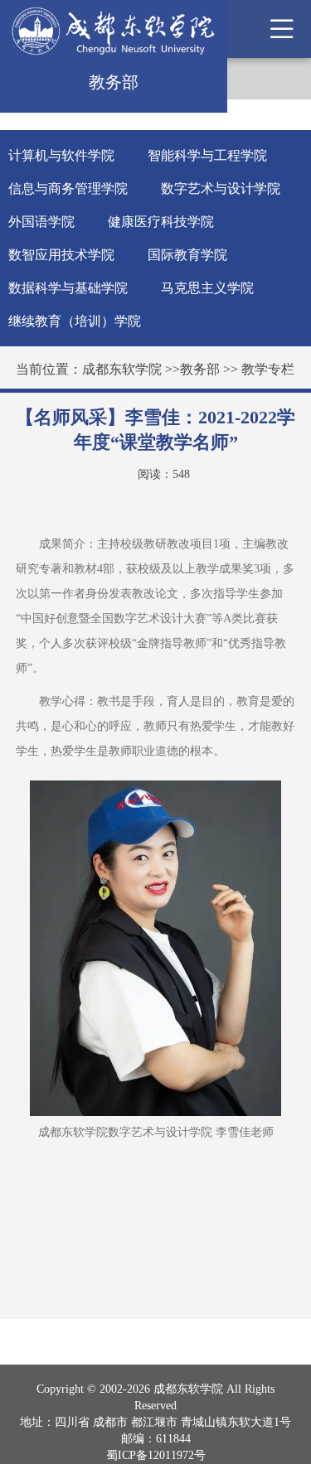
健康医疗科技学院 (161, 222)
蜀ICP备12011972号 (156, 1455)
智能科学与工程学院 (207, 155)
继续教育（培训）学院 (74, 321)
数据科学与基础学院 (68, 288)
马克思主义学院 (207, 288)
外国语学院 (41, 222)
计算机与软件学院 (61, 155)
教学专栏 (267, 369)
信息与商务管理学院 (68, 188)
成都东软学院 (122, 369)
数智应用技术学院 (61, 255)
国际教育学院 (187, 255)
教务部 (200, 369)
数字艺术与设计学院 (220, 188)
